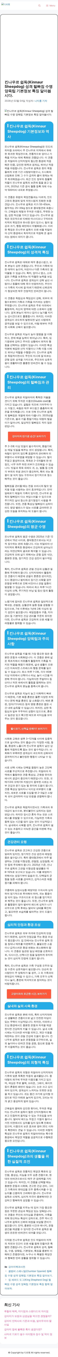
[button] (39, 5)
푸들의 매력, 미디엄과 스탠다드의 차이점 (26, 1311)
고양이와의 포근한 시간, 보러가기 (29, 993)
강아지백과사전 (16, 1266)
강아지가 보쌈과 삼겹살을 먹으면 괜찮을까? (27, 1316)
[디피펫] (12, 5)
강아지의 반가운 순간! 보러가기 (29, 436)
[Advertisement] (29, 49)
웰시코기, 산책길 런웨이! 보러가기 (29, 728)
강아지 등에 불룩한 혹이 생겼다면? (23, 1329)
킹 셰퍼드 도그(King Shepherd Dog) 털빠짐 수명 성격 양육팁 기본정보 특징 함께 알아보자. (29, 1284)
